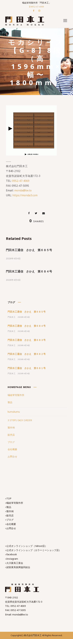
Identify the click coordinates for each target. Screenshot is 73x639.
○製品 (8, 507)
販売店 (11, 434)
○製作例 (9, 511)
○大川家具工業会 (14, 563)
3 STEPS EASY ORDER (20, 420)
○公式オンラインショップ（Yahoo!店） (26, 546)
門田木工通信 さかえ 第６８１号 (27, 368)
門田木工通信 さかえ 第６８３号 (27, 339)
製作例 (11, 427)
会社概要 (12, 449)
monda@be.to (23, 190)
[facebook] (33, 10)
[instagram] (39, 10)
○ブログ (9, 519)
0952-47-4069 (20, 181)
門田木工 (11, 317)
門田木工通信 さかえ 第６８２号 (27, 353)
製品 (10, 402)
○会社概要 (10, 524)
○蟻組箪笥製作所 (14, 502)
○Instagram (11, 558)
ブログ (11, 442)
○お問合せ (10, 528)
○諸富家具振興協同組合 (17, 567)
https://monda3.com (25, 195)
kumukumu (14, 411)
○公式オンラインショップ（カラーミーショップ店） (33, 550)
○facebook (11, 554)
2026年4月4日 (13, 258)
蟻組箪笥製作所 (16, 395)
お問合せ (12, 456)
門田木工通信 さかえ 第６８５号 (29, 250)
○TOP (8, 498)
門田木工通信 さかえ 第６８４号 (29, 271)
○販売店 (9, 515)
